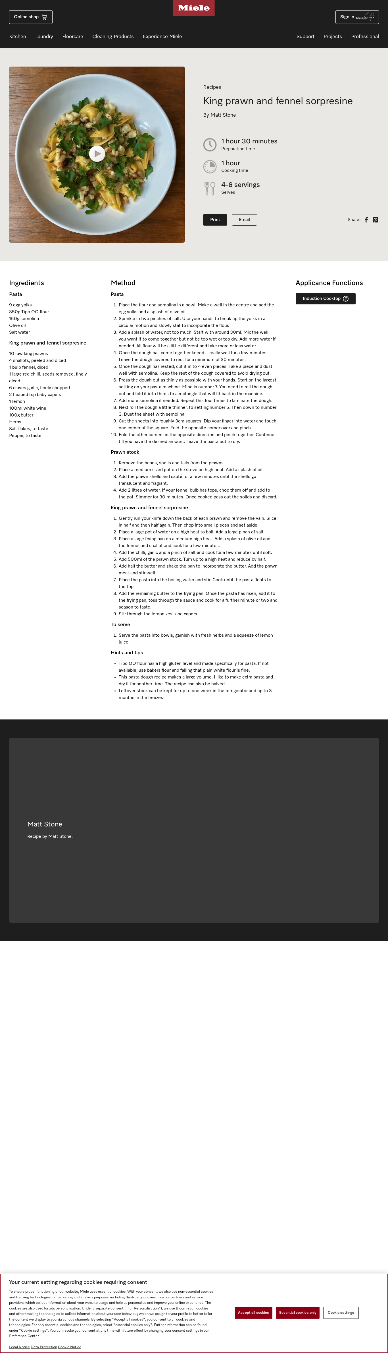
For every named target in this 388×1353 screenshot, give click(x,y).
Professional (365, 36)
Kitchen (17, 36)
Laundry (44, 36)
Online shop (26, 17)
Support (305, 36)
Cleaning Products (113, 36)
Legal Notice (19, 1347)
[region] (194, 1313)
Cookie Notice (69, 1347)
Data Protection (44, 1347)
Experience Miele (162, 36)
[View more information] (346, 299)
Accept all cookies (253, 1313)
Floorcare (72, 36)
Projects (333, 36)
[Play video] (97, 155)
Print (215, 220)
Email (244, 220)
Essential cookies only (298, 1313)
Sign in (347, 17)
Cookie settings (341, 1313)
